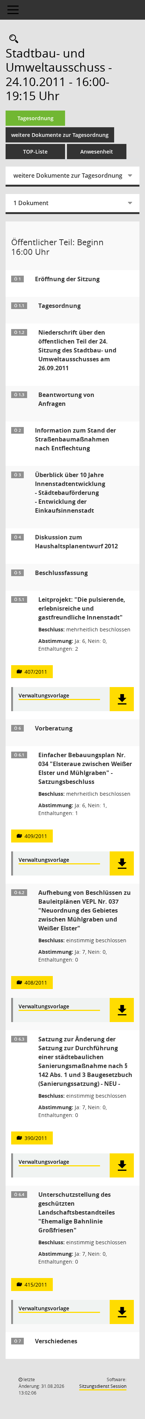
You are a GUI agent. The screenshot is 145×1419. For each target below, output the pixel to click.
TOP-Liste (35, 151)
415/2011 (36, 1284)
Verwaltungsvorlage (44, 696)
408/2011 (36, 982)
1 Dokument (30, 203)
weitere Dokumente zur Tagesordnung (60, 134)
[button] (122, 699)
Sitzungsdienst (102, 1386)
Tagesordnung (35, 118)
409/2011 (36, 836)
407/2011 (36, 671)
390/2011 (36, 1138)
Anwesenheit (96, 151)
